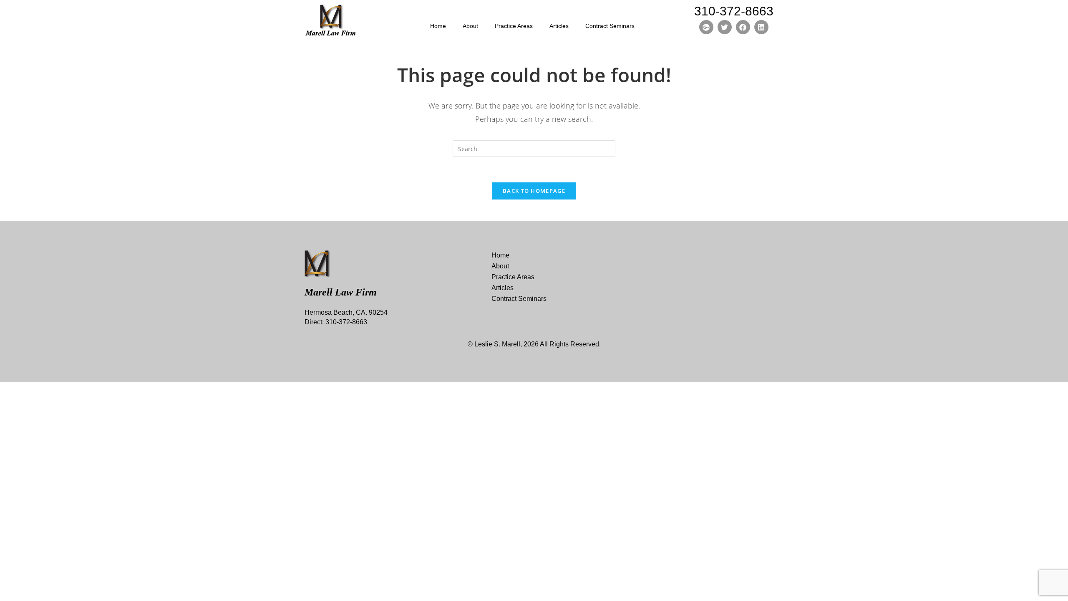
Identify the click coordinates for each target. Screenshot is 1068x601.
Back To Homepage (534, 190)
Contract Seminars (610, 26)
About (470, 26)
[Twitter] (725, 27)
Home (438, 26)
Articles (559, 26)
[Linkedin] (761, 27)
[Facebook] (743, 27)
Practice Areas (514, 26)
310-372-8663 (733, 11)
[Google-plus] (706, 27)
